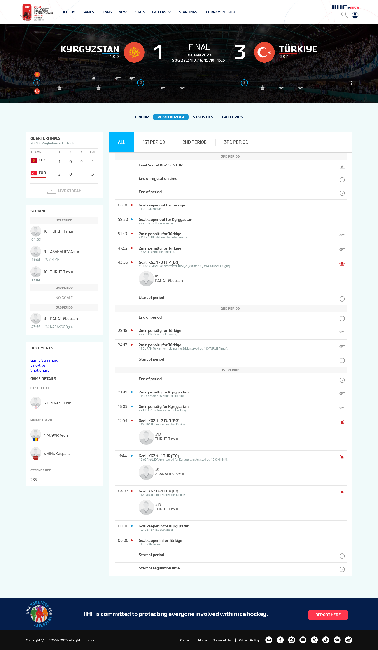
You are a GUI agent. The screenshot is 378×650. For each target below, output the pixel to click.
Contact (186, 640)
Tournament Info (219, 12)
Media (202, 640)
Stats (140, 12)
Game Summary (44, 360)
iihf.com (69, 12)
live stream (70, 191)
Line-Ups (38, 365)
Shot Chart (39, 370)
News (123, 12)
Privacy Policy (249, 640)
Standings (188, 12)
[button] (352, 83)
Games (88, 12)
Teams (106, 12)
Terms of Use (223, 640)
